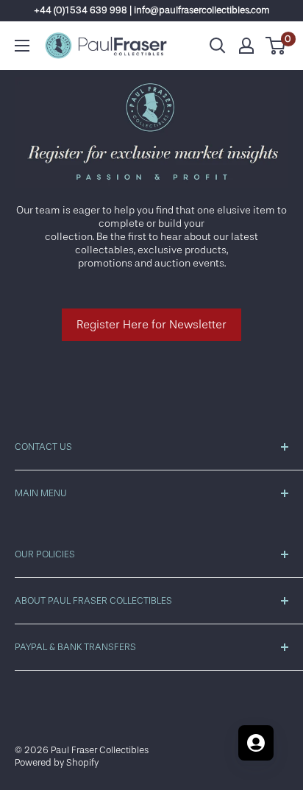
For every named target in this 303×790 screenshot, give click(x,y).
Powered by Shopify (57, 762)
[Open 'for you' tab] (256, 743)
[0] (276, 45)
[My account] (246, 46)
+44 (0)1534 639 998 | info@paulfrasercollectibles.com (152, 9)
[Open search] (218, 46)
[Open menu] (22, 46)
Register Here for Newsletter (151, 324)
